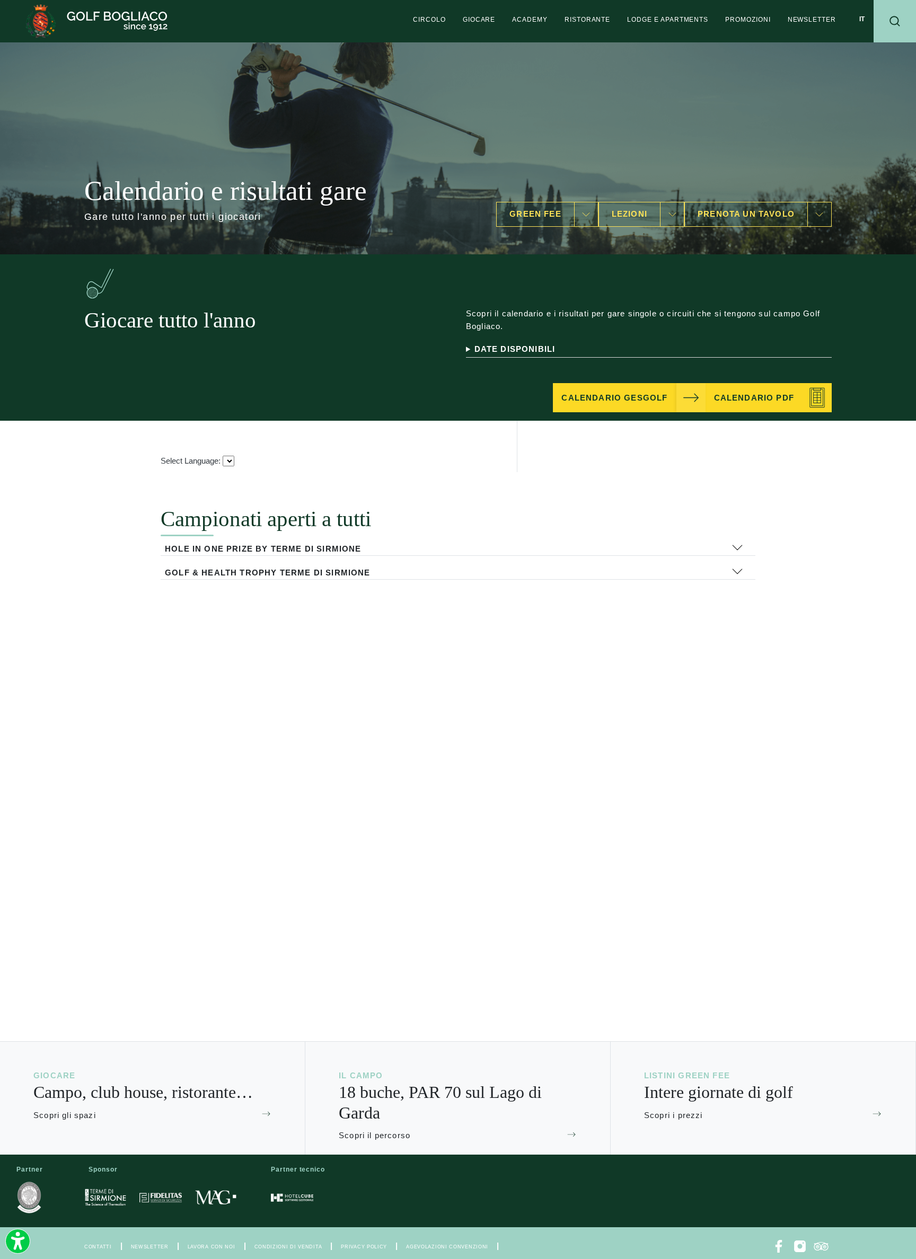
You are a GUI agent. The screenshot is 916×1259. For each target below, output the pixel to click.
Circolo (429, 19)
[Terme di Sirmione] (105, 1197)
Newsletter (812, 19)
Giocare (479, 19)
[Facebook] (778, 1246)
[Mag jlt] (216, 1197)
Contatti (98, 1246)
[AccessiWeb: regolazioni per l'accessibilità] (17, 1241)
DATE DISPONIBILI (515, 349)
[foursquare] (821, 1246)
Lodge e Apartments (667, 19)
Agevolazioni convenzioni (447, 1246)
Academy (530, 19)
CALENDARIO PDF (754, 398)
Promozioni (747, 19)
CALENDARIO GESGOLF (614, 398)
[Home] (96, 21)
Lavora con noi (211, 1246)
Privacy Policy (364, 1246)
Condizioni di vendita (288, 1246)
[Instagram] (800, 1246)
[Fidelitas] (160, 1197)
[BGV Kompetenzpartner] (29, 1197)
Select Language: (191, 461)
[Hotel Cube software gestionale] (292, 1197)
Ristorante (587, 19)
